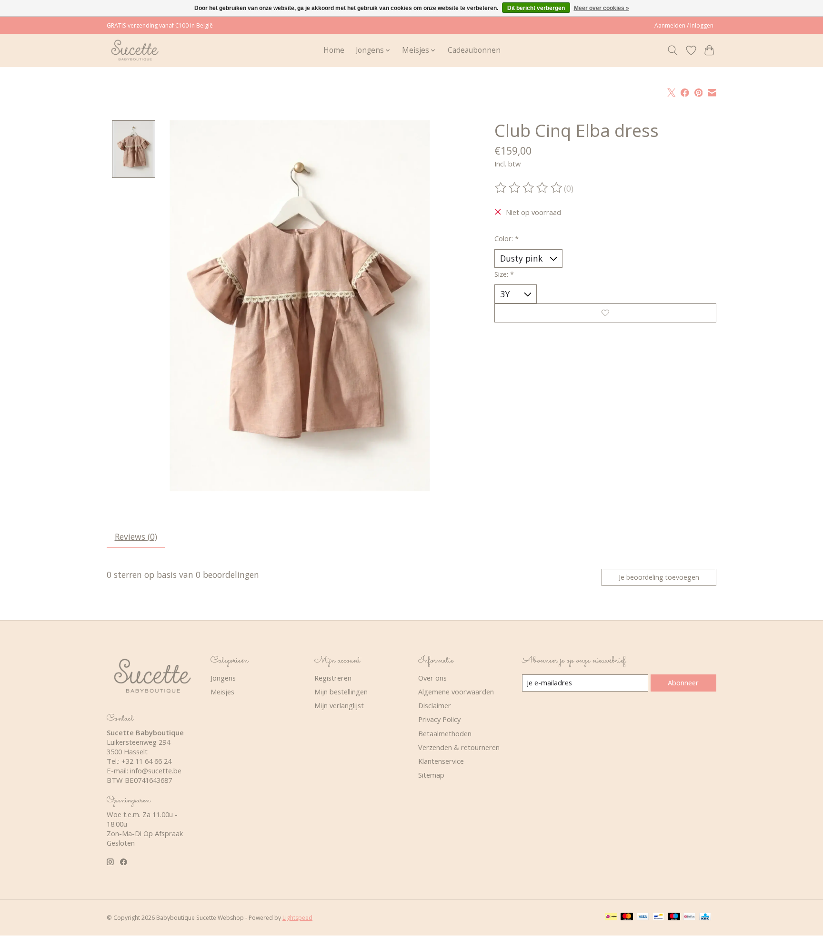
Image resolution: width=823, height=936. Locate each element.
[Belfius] (689, 917)
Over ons (432, 677)
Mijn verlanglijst (339, 705)
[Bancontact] (658, 917)
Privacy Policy (439, 719)
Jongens (223, 677)
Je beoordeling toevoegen (659, 577)
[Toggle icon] (673, 50)
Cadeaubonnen (474, 50)
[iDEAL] (611, 917)
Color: (506, 238)
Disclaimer (434, 705)
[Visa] (643, 917)
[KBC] (705, 917)
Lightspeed (297, 918)
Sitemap (431, 775)
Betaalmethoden (445, 733)
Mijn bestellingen (341, 691)
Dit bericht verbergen (536, 8)
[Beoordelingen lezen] (529, 188)
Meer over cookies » (601, 8)
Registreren (332, 677)
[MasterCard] (627, 917)
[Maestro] (674, 917)
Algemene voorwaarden (456, 691)
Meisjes (222, 691)
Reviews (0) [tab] (136, 536)
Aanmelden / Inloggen (683, 25)
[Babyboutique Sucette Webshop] (134, 50)
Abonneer (683, 682)
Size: (504, 274)
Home (333, 50)
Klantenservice (441, 761)
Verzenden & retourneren (459, 747)
